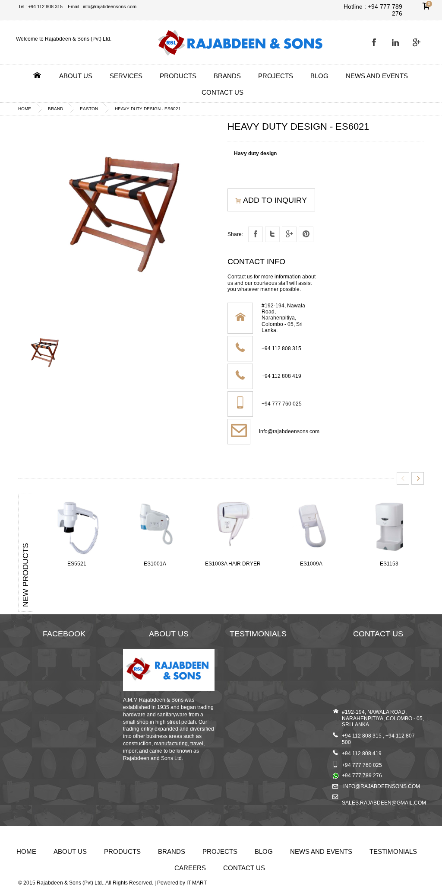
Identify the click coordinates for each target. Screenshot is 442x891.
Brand (55, 108)
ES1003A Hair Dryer (233, 564)
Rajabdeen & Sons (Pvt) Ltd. (70, 883)
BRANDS (227, 76)
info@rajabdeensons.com (289, 431)
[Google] (418, 42)
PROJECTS (275, 76)
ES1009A (311, 564)
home (24, 108)
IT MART (196, 883)
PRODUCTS (178, 76)
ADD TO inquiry (275, 200)
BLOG (319, 76)
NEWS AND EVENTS (377, 76)
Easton (89, 108)
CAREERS (190, 868)
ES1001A (155, 564)
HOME (26, 851)
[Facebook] (376, 42)
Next (417, 478)
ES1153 (389, 564)
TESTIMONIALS (393, 851)
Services (126, 76)
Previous (403, 478)
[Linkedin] (397, 42)
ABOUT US (75, 76)
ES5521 (76, 564)
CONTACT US (222, 92)
